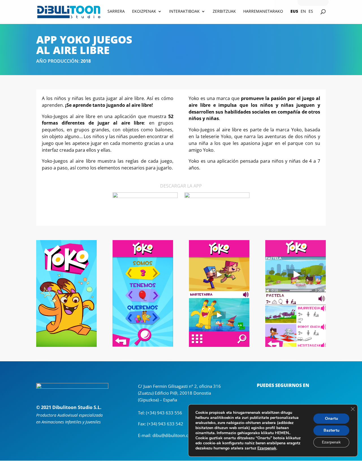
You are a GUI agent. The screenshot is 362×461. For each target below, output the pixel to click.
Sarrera (116, 11)
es (311, 11)
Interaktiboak (184, 11)
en (303, 11)
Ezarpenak (266, 448)
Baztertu (331, 430)
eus (294, 11)
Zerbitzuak (224, 11)
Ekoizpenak (144, 11)
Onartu (331, 418)
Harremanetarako (263, 11)
